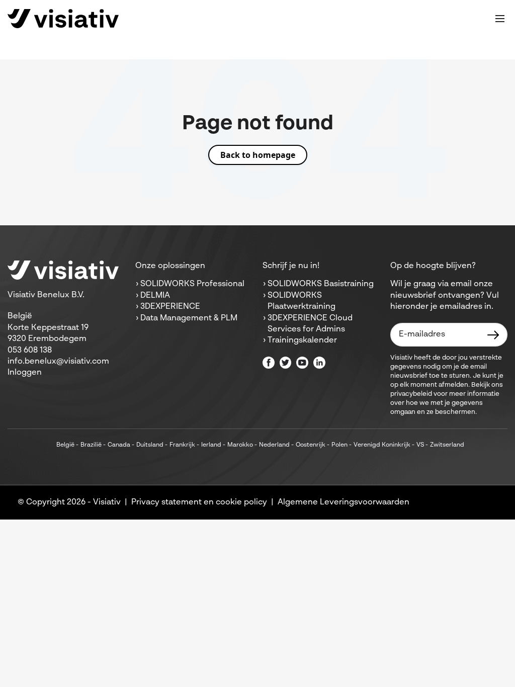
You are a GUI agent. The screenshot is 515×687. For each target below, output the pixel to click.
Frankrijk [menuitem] (182, 445)
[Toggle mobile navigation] (499, 18)
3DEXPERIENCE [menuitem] (170, 307)
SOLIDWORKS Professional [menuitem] (192, 284)
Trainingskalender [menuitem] (302, 340)
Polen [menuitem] (339, 445)
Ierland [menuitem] (211, 445)
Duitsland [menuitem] (149, 445)
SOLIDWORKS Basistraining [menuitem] (321, 284)
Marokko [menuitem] (240, 445)
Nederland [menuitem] (274, 445)
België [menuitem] (65, 445)
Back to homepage (257, 154)
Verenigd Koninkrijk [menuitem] (382, 445)
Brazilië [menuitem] (91, 445)
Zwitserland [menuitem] (447, 445)
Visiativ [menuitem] (107, 502)
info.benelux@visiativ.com (58, 362)
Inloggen (25, 373)
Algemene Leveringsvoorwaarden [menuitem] (343, 502)
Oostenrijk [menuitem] (310, 445)
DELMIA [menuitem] (155, 296)
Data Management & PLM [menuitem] (188, 318)
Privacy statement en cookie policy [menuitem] (199, 502)
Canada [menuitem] (119, 445)
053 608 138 (30, 351)
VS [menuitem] (420, 445)
